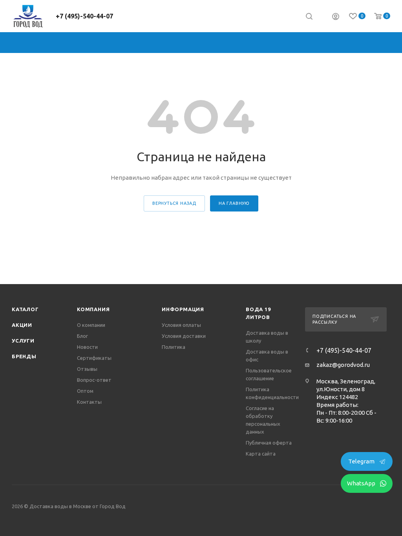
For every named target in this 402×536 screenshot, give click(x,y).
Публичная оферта (269, 442)
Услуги (23, 340)
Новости (87, 347)
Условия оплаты (181, 325)
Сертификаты (94, 358)
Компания (93, 309)
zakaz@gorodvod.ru (343, 364)
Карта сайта (261, 453)
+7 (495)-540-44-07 (84, 16)
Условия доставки (184, 336)
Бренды (24, 356)
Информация (183, 309)
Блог (82, 336)
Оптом (85, 391)
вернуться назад (174, 203)
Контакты (89, 402)
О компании (91, 325)
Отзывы (87, 369)
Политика (173, 347)
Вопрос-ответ (94, 380)
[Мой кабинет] (335, 17)
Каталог (25, 309)
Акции (22, 325)
